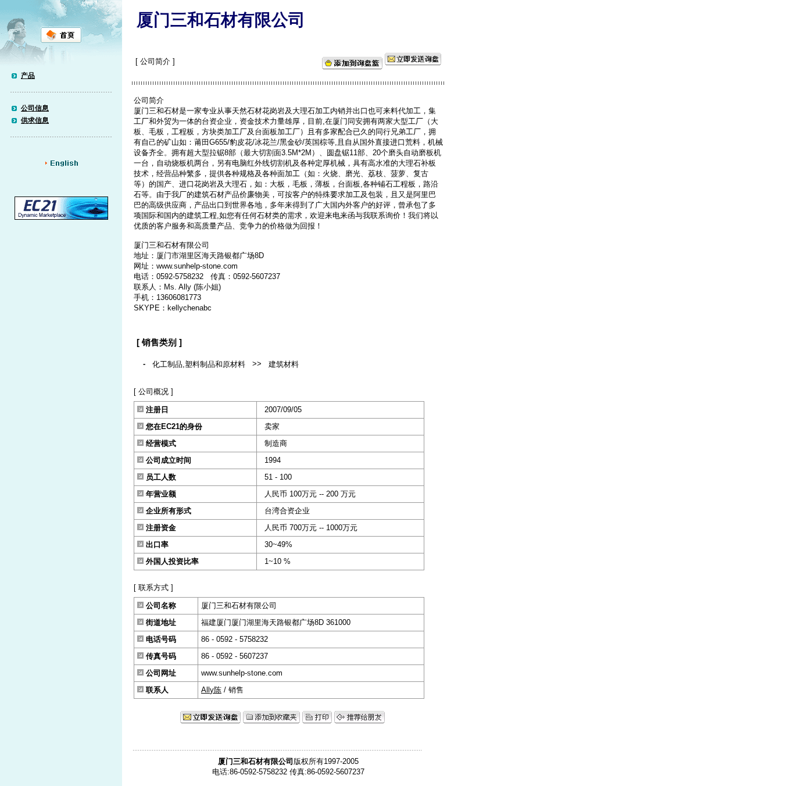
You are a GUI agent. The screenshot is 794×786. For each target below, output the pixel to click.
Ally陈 (211, 689)
